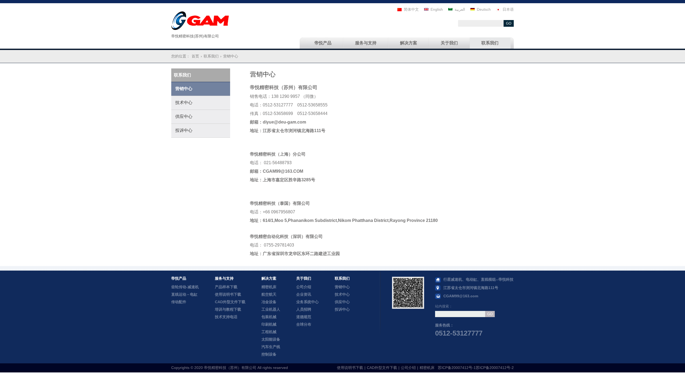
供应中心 (342, 302)
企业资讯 (303, 294)
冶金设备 (268, 302)
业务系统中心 (307, 302)
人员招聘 (303, 309)
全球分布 (303, 324)
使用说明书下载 (228, 294)
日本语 (508, 9)
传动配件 (178, 302)
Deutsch (484, 9)
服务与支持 (224, 278)
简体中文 (411, 9)
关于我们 (303, 278)
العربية (460, 9)
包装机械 (268, 317)
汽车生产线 (270, 347)
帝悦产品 (178, 278)
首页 (195, 56)
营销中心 (342, 287)
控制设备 (268, 354)
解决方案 (268, 278)
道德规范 (303, 317)
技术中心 (342, 294)
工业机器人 (270, 309)
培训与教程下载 (228, 309)
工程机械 (268, 332)
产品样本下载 (226, 287)
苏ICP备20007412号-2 (495, 367)
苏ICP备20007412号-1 (457, 367)
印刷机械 (268, 324)
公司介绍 (303, 287)
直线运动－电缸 (184, 294)
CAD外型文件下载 (230, 302)
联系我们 (342, 278)
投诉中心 (342, 309)
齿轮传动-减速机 (185, 287)
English (437, 9)
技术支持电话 (226, 317)
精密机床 (268, 287)
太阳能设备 (270, 339)
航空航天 (268, 294)
